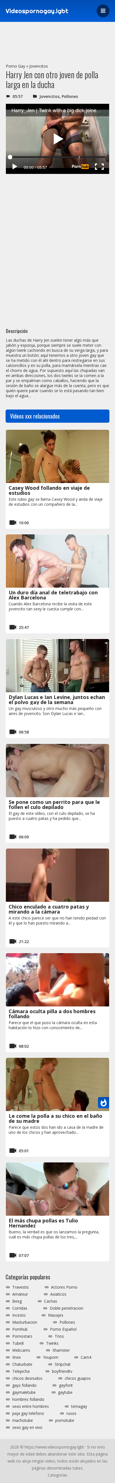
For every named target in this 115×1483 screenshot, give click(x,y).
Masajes (55, 1315)
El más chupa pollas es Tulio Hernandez (43, 1223)
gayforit (66, 1385)
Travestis (20, 1287)
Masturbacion (24, 1322)
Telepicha (21, 1371)
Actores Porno (64, 1287)
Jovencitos (38, 66)
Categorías (57, 1475)
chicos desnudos (27, 1378)
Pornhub (20, 1329)
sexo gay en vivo (27, 1427)
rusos (71, 1413)
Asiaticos (58, 1294)
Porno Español (63, 1329)
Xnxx (16, 1357)
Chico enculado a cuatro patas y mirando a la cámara (49, 909)
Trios (59, 1336)
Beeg (17, 1301)
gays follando (24, 1385)
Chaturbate (22, 1364)
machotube (22, 1420)
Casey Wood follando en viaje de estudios (49, 490)
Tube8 (18, 1343)
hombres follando (28, 1399)
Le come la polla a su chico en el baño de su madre (55, 1118)
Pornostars (22, 1336)
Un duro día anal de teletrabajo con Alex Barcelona (53, 595)
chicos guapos (78, 1378)
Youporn (50, 1357)
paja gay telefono (28, 1413)
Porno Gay (15, 66)
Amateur (20, 1294)
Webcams (21, 1350)
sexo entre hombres (30, 1406)
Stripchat (63, 1364)
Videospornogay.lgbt (37, 11)
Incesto (19, 1315)
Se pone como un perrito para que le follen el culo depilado (54, 804)
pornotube (64, 1420)
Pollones (70, 96)
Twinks (52, 1343)
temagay (79, 1406)
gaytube (65, 1392)
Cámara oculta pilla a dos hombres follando (52, 1014)
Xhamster (61, 1350)
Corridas (19, 1308)
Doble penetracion (66, 1308)
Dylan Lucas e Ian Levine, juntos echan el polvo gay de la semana (57, 699)
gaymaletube (24, 1392)
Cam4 (86, 1357)
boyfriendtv (62, 1371)
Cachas (50, 1301)
